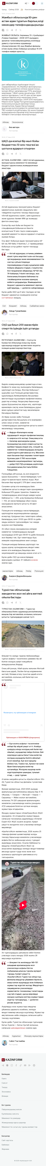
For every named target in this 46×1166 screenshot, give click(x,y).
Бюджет (13, 306)
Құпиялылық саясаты (10, 1114)
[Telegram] (11, 30)
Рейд (28, 571)
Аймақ (6, 122)
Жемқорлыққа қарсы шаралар (14, 1123)
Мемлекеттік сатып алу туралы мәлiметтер (19, 1127)
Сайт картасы (7, 1140)
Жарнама (5, 1149)
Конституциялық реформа (35, 10)
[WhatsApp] (7, 30)
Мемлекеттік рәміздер (11, 1118)
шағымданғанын (18, 1028)
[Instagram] (3, 30)
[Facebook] (16, 30)
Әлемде (5, 1096)
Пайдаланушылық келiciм (12, 1109)
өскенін (34, 560)
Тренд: (4, 9)
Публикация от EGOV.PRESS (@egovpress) (23, 737)
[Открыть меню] (42, 3)
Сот (4, 306)
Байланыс (5, 1145)
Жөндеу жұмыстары (33, 1036)
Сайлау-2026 (14, 10)
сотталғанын (7, 298)
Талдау (4, 1087)
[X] (20, 30)
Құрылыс (16, 1036)
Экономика (17, 122)
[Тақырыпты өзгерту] (35, 3)
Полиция (39, 571)
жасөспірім (8, 571)
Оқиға (4, 1078)
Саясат (5, 1083)
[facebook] (16, 1065)
